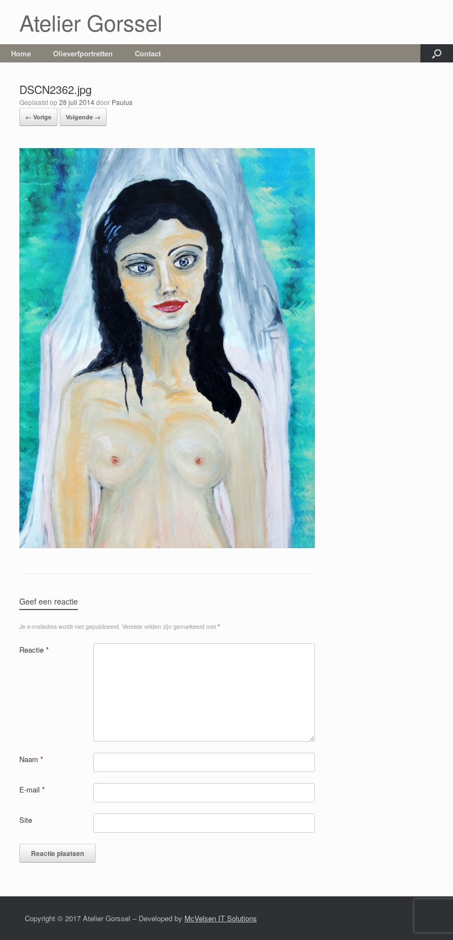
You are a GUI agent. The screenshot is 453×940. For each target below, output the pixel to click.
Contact (148, 53)
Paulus (122, 102)
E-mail (32, 789)
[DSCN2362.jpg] (167, 545)
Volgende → (83, 117)
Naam (31, 759)
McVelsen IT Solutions (221, 918)
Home (21, 53)
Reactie (34, 649)
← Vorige (38, 117)
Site (25, 820)
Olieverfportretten (83, 53)
